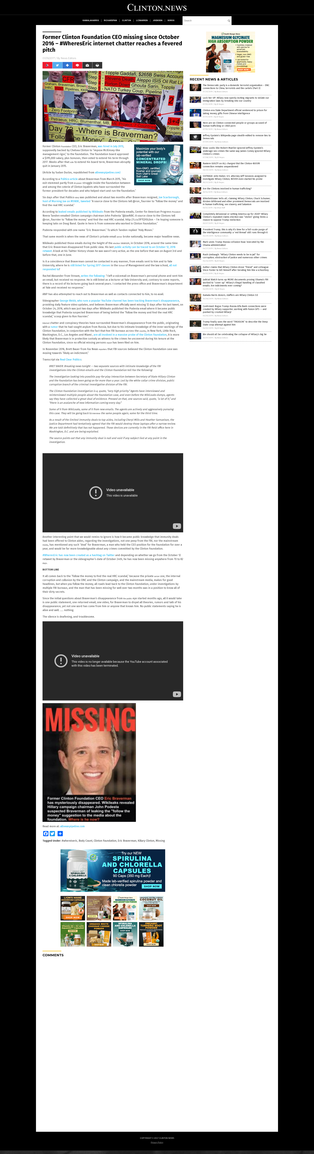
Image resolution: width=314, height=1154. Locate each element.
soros (170, 20)
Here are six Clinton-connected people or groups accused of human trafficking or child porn (235, 124)
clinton (126, 20)
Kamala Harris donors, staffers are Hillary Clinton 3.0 (230, 295)
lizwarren (142, 20)
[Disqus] (113, 1000)
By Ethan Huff (219, 208)
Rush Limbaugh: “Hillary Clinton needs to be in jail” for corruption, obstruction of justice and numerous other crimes (235, 256)
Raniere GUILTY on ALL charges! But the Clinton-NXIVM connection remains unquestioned (231, 165)
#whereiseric (69, 840)
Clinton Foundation (105, 840)
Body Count (85, 840)
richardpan (110, 20)
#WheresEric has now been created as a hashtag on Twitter (79, 555)
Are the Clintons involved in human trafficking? (227, 188)
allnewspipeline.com (72, 826)
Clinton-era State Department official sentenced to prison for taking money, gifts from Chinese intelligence (235, 112)
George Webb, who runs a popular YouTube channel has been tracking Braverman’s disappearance (119, 300)
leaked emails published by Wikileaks (80, 211)
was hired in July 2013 (110, 146)
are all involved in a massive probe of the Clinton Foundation (130, 334)
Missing (160, 840)
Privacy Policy (157, 1142)
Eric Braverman (127, 840)
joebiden (157, 20)
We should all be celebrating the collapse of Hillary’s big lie (235, 334)
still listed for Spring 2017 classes (90, 265)
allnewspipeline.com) (107, 172)
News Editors (68, 58)
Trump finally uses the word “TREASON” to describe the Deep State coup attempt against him (235, 323)
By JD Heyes (219, 104)
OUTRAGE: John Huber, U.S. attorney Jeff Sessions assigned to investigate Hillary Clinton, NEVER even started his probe (234, 177)
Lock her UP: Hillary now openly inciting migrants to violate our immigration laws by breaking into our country (236, 99)
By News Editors (221, 92)
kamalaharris (91, 20)
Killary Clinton (146, 840)
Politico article (69, 179)
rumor (54, 326)
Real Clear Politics (70, 359)
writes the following (93, 275)
